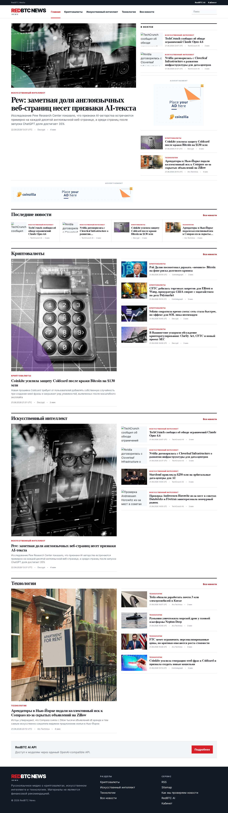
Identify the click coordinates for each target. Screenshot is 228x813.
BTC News (28, 11)
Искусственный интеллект (102, 11)
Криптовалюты (73, 11)
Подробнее (202, 749)
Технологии (129, 11)
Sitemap (167, 787)
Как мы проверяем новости (180, 792)
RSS (164, 782)
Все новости (147, 11)
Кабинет (212, 2)
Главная (55, 11)
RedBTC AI (200, 2)
